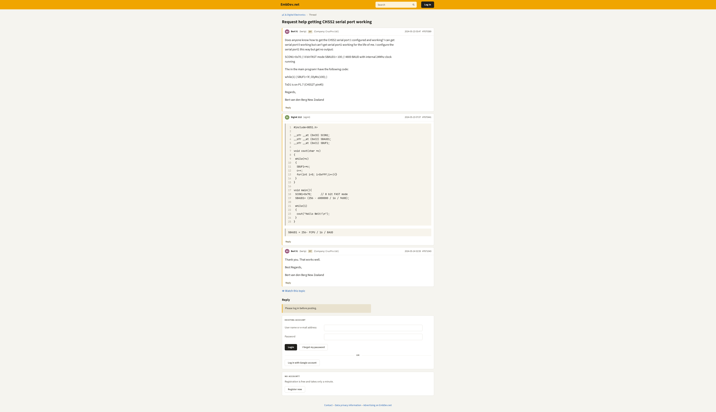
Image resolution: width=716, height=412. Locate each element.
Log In (427, 4)
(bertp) (303, 31)
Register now (295, 389)
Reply (288, 107)
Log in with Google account (302, 362)
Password (290, 336)
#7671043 (426, 251)
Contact (328, 405)
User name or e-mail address (301, 327)
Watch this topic (295, 291)
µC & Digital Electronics (293, 14)
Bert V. (294, 31)
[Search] (413, 4)
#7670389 (426, 31)
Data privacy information (348, 405)
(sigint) (306, 117)
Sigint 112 (296, 117)
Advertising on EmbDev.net (377, 405)
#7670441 (426, 117)
